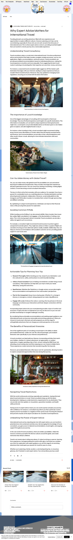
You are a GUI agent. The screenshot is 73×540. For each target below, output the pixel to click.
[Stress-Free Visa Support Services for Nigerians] (13, 476)
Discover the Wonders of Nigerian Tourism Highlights (58, 485)
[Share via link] (21, 455)
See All (68, 468)
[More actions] (62, 26)
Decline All (59, 537)
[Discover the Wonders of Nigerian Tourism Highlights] (59, 476)
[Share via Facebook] (10, 455)
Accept (66, 537)
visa (11, 16)
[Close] (71, 537)
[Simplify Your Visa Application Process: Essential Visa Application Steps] (36, 476)
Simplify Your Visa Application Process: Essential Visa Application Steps (36, 485)
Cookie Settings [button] (51, 537)
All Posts (5, 16)
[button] (70, 3)
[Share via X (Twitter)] (14, 455)
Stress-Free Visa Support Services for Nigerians (12, 485)
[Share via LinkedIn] (17, 455)
